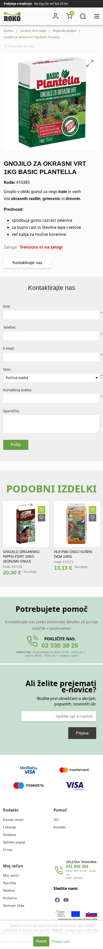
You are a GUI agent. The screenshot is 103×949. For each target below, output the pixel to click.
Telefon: (9, 327)
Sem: (7, 369)
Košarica (10, 898)
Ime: (6, 306)
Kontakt (60, 827)
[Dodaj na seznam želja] (41, 517)
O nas (7, 850)
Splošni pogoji (14, 842)
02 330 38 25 (60, 645)
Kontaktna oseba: (17, 390)
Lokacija (9, 827)
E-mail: (8, 348)
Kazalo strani (13, 820)
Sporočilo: (11, 411)
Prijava (82, 733)
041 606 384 (77, 866)
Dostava (9, 835)
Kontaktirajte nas (27, 263)
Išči (56, 820)
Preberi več (61, 941)
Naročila (9, 883)
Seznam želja (13, 905)
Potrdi (41, 941)
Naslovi (8, 890)
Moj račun (11, 875)
